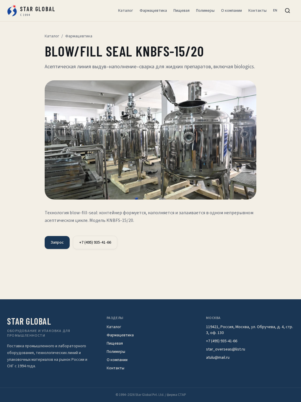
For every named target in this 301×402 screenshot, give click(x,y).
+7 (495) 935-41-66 (95, 242)
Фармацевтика (153, 11)
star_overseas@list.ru (225, 349)
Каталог (125, 11)
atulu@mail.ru (218, 358)
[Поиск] (287, 10)
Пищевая (181, 11)
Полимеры (205, 11)
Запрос (57, 242)
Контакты (257, 11)
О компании (231, 11)
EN (275, 10)
